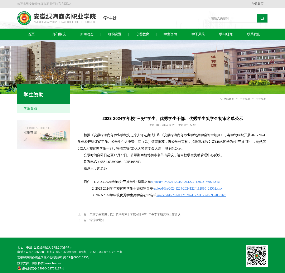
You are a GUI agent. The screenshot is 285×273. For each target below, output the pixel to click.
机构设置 (114, 34)
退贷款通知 (97, 220)
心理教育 (142, 34)
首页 (31, 34)
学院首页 (258, 3)
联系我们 (253, 34)
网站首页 (229, 98)
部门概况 (59, 34)
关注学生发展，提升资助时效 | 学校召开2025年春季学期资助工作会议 (135, 214)
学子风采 (198, 34)
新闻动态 (86, 34)
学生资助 (170, 34)
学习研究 (226, 34)
